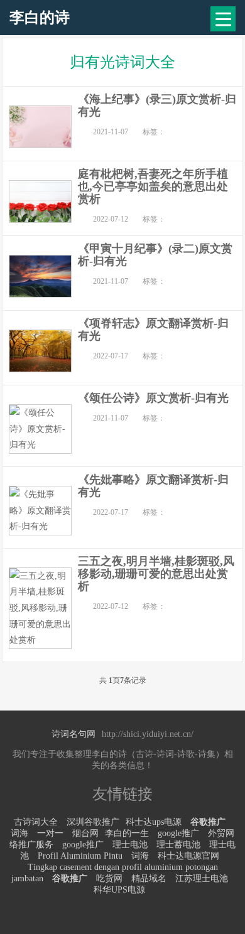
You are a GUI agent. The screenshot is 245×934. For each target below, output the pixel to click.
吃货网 (109, 878)
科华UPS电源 (119, 889)
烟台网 (85, 833)
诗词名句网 (73, 734)
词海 (19, 833)
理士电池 (130, 844)
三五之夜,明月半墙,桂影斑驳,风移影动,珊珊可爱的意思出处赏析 (156, 574)
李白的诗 (39, 17)
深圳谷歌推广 (93, 822)
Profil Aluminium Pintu (80, 856)
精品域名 (148, 878)
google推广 (178, 833)
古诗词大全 (36, 822)
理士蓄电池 (178, 844)
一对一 (50, 833)
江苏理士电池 (201, 878)
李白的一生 (127, 833)
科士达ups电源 (154, 822)
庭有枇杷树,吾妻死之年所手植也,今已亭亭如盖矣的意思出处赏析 (153, 186)
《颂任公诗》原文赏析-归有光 (153, 398)
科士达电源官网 (188, 856)
